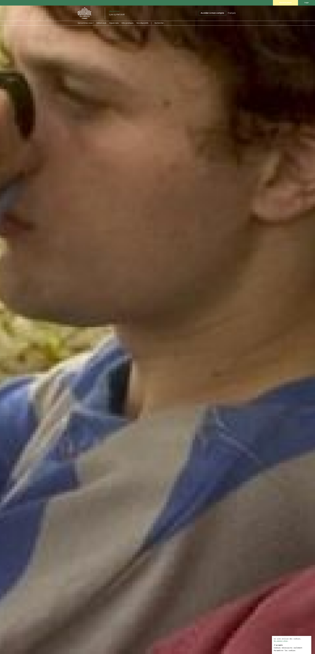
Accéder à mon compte (212, 13)
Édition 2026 (101, 23)
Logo (306, 2)
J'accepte (278, 645)
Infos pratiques (127, 23)
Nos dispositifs (142, 23)
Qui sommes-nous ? (86, 23)
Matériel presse (285, 2)
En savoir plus (281, 641)
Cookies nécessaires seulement (288, 648)
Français (232, 13)
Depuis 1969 (114, 23)
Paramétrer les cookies (284, 650)
